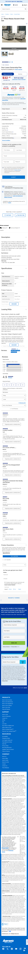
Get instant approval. (14, 1)
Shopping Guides (6, 738)
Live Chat (4, 723)
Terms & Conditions (6, 140)
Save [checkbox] (27, 24)
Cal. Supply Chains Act (7, 740)
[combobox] (14, 9)
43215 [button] (9, 202)
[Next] (27, 600)
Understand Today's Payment (18, 79)
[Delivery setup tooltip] (6, 228)
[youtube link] (16, 949)
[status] (14, 611)
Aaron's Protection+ (6, 716)
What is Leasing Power (7, 729)
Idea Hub (4, 743)
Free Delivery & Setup (7, 742)
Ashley (3, 16)
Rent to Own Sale (6, 707)
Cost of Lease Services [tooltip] (7, 131)
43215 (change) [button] (18, 69)
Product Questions (7, 545)
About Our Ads (5, 762)
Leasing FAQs (6, 309)
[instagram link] (20, 949)
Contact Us (4, 718)
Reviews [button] (10, 350)
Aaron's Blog (5, 758)
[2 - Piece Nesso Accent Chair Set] (4, 53)
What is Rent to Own (6, 727)
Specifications (6, 268)
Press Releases (5, 767)
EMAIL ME (14, 643)
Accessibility (5, 736)
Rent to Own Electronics (7, 701)
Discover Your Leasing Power (9, 731)
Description (5, 237)
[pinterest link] (12, 949)
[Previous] (1, 600)
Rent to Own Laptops (7, 705)
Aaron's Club (5, 714)
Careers (4, 764)
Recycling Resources (6, 747)
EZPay (3, 720)
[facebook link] (3, 949)
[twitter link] (8, 949)
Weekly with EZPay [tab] (7, 74)
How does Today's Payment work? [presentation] (11, 334)
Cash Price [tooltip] (4, 130)
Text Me (23, 662)
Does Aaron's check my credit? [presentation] (10, 314)
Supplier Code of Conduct (8, 749)
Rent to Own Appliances (7, 703)
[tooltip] (8, 138)
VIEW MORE (14, 303)
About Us (4, 756)
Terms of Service (6, 646)
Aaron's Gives (5, 760)
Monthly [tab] (20, 74)
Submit (13, 177)
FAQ (3, 721)
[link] (7, 62)
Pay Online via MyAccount (8, 725)
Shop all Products (6, 709)
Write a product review (15, 350)
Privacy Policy (17, 169)
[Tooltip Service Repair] (19, 228)
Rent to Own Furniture (7, 699)
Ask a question (14, 352)
